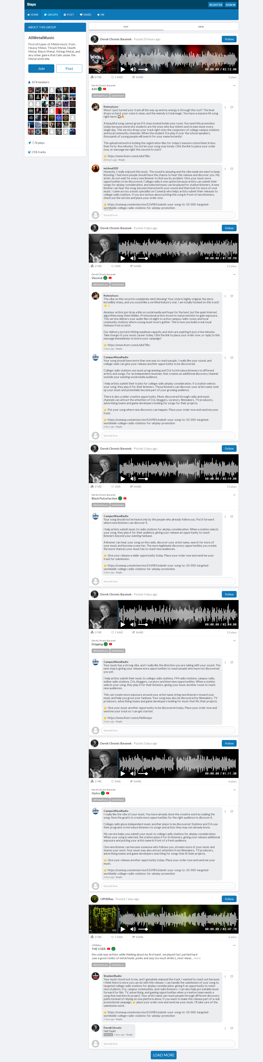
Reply (122, 159)
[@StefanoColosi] (52, 132)
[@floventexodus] (59, 111)
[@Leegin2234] (66, 97)
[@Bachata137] (73, 97)
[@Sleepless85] (52, 104)
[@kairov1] (45, 111)
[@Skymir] (38, 132)
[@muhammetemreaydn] (31, 104)
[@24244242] (31, 125)
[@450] (45, 104)
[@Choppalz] (73, 125)
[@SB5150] (38, 118)
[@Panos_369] (31, 97)
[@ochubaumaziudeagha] (66, 111)
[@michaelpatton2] (73, 104)
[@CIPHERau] (52, 118)
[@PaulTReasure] (59, 104)
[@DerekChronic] (45, 90)
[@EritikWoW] (52, 97)
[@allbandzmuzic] (66, 104)
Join (41, 68)
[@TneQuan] (66, 125)
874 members (40, 82)
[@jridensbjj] (52, 90)
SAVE (119, 77)
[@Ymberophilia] (73, 111)
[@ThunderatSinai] (31, 111)
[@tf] (38, 90)
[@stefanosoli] (38, 111)
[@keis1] (38, 104)
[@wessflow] (59, 90)
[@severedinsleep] (66, 132)
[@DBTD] (59, 97)
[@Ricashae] (31, 90)
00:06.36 (108, 1035)
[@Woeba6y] (45, 118)
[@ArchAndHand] (73, 90)
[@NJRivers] (59, 125)
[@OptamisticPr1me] (31, 132)
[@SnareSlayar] (45, 132)
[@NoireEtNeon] (73, 132)
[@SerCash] (59, 118)
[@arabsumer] (66, 118)
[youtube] (104, 89)
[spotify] (100, 89)
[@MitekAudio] (31, 118)
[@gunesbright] (52, 125)
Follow (229, 39)
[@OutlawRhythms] (59, 132)
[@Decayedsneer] (52, 111)
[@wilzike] (45, 97)
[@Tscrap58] (38, 125)
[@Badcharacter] (45, 125)
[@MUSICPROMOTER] (38, 97)
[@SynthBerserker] (66, 90)
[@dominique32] (73, 118)
